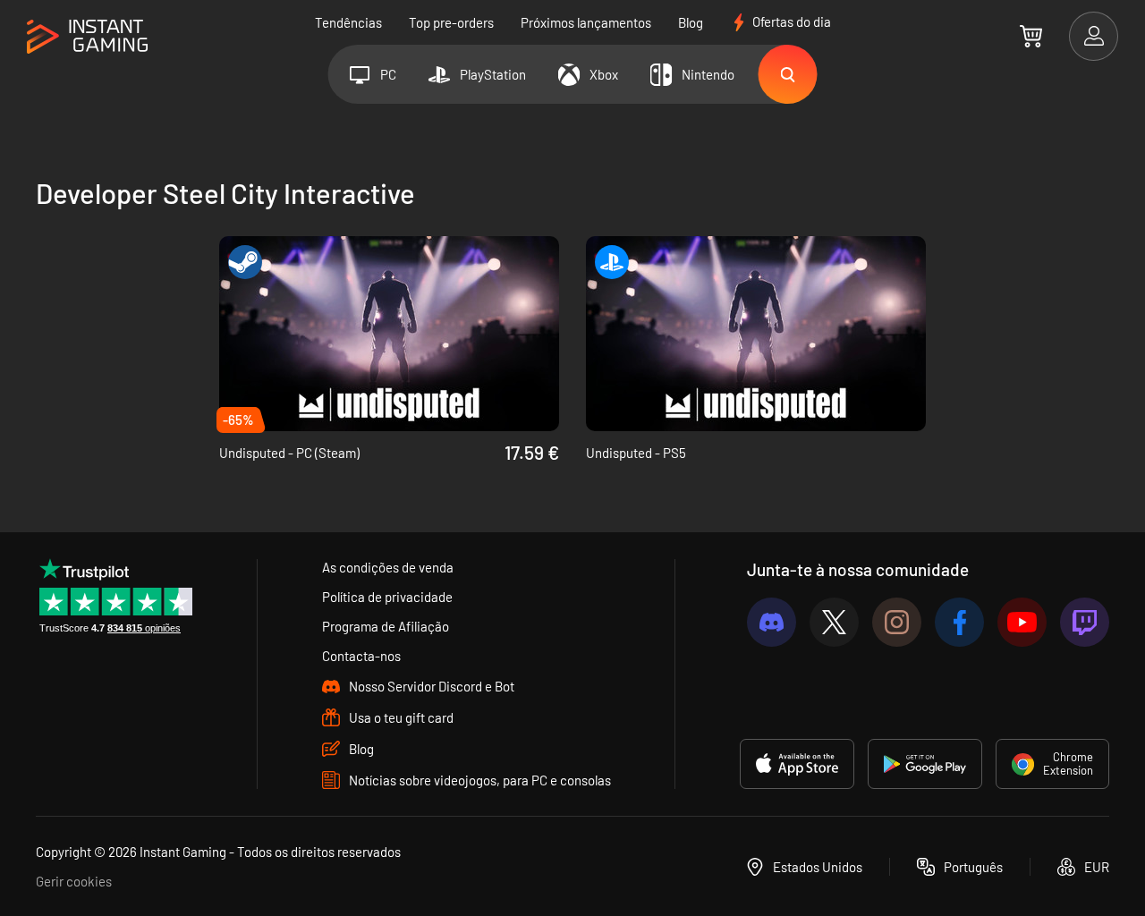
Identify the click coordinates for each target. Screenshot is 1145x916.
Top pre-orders (451, 22)
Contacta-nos (361, 656)
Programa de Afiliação (385, 626)
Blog (690, 22)
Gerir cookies (74, 881)
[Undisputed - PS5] (756, 333)
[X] (834, 622)
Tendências (348, 22)
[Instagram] (896, 622)
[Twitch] (1084, 622)
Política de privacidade (387, 597)
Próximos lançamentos (586, 22)
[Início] (87, 37)
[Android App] (925, 764)
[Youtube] (1022, 622)
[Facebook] (959, 622)
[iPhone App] (797, 764)
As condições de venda (388, 567)
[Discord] (771, 622)
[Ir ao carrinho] (1031, 35)
